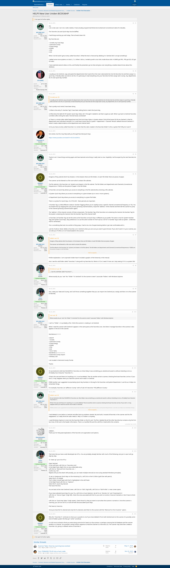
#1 (135, 23)
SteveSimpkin (40, 437)
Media (68, 4)
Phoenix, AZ (44, 284)
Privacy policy (127, 566)
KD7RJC (40, 553)
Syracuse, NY (43, 150)
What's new (58, 4)
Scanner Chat (52, 547)
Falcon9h (130, 553)
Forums (50, 4)
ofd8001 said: (53, 238)
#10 (135, 312)
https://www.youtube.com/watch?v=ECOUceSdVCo (64, 137)
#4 (135, 131)
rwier (40, 275)
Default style (37, 566)
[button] (45, 4)
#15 (135, 514)
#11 (135, 368)
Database (77, 4)
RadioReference (39, 4)
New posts (35, 7)
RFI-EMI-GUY (37, 16)
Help (133, 566)
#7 (135, 235)
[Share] (133, 23)
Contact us (109, 566)
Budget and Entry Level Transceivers (59, 553)
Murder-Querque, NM (41, 89)
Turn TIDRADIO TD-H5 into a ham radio (52, 551)
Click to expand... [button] (92, 253)
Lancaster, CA (43, 447)
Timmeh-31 (40, 140)
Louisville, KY (44, 193)
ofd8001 (40, 183)
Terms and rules (118, 566)
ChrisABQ (40, 80)
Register (84, 4)
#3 (135, 93)
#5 (135, 154)
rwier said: (52, 315)
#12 (135, 392)
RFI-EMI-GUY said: (54, 269)
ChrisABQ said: (54, 97)
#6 (135, 174)
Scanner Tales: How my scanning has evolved (54, 546)
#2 (135, 71)
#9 (135, 288)
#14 (135, 451)
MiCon (131, 547)
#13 (135, 428)
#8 (135, 265)
